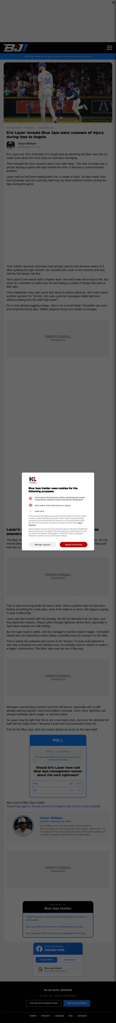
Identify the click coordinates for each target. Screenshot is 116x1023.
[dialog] (58, 511)
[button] (58, 511)
